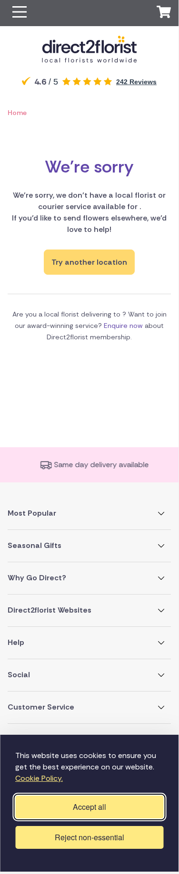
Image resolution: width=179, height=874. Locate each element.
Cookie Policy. (39, 778)
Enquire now (123, 325)
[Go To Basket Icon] (164, 13)
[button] (19, 13)
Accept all (89, 806)
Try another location (89, 262)
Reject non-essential (89, 837)
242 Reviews (136, 82)
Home (17, 112)
